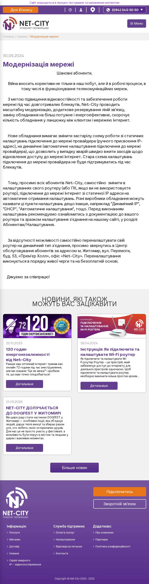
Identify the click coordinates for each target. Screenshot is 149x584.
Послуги (14, 532)
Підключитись (120, 491)
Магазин (14, 539)
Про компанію (104, 532)
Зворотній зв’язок (119, 504)
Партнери (101, 539)
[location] (92, 10)
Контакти (62, 553)
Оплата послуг (65, 532)
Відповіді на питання (69, 546)
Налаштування (65, 539)
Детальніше (24, 384)
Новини (14, 553)
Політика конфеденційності (112, 546)
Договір (14, 546)
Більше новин (74, 467)
